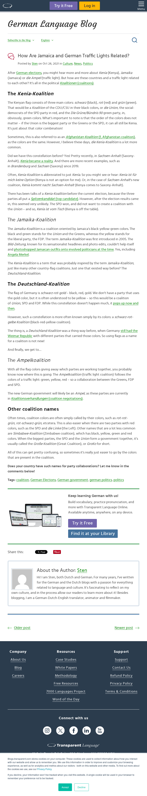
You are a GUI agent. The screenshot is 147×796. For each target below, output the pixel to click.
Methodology (66, 675)
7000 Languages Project (66, 691)
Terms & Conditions (121, 691)
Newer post (124, 628)
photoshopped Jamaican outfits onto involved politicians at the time (64, 249)
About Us (18, 659)
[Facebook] (73, 730)
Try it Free (63, 6)
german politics (101, 480)
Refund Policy (121, 675)
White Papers (66, 667)
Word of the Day (66, 699)
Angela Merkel (18, 254)
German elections (29, 73)
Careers (18, 675)
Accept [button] (65, 787)
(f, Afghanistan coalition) (100, 137)
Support (121, 659)
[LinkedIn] (86, 730)
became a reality (36, 161)
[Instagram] (47, 730)
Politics (88, 63)
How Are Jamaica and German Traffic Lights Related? (73, 55)
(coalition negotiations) (47, 398)
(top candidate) (54, 199)
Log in (89, 6)
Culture (68, 63)
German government (72, 480)
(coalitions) (77, 83)
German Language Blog (52, 23)
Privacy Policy (44, 769)
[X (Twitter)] (60, 730)
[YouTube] (100, 730)
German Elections (43, 480)
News (78, 63)
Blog (18, 667)
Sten (35, 63)
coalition (22, 480)
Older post (22, 628)
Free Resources (66, 683)
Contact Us (121, 667)
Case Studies (66, 659)
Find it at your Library (93, 533)
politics (119, 480)
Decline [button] (82, 787)
